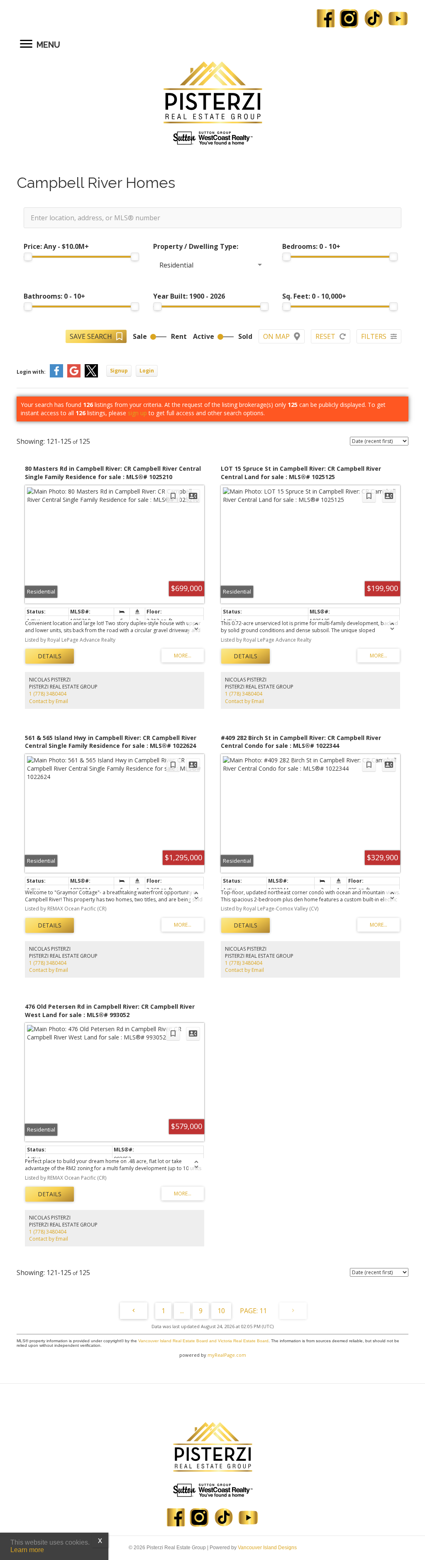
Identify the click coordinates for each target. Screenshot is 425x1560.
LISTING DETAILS (49, 656)
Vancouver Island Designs (267, 1547)
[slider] (28, 257)
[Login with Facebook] (56, 375)
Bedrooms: (311, 246)
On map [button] (276, 336)
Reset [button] (325, 336)
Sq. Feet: (314, 296)
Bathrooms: (54, 296)
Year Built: (189, 296)
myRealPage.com (227, 1355)
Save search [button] (91, 336)
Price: (56, 246)
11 (263, 1310)
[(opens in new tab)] (212, 137)
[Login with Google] (74, 375)
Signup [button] (119, 370)
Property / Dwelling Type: (195, 246)
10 (221, 1310)
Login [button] (146, 370)
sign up (137, 413)
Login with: (31, 371)
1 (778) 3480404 (47, 693)
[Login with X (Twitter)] (91, 375)
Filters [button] (373, 336)
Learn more (27, 1549)
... (182, 1310)
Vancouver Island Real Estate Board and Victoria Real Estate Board (203, 1341)
